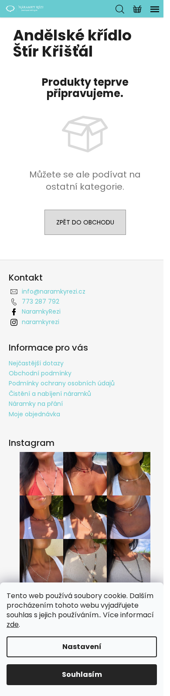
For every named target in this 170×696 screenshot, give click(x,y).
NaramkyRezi (41, 311)
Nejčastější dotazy (36, 363)
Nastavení (82, 647)
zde (13, 624)
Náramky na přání (36, 403)
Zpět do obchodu (85, 222)
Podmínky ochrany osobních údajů (62, 383)
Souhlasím (82, 674)
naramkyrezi (40, 322)
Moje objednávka (34, 414)
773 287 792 (40, 301)
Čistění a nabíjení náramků (50, 393)
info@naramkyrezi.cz (53, 291)
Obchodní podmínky (40, 373)
